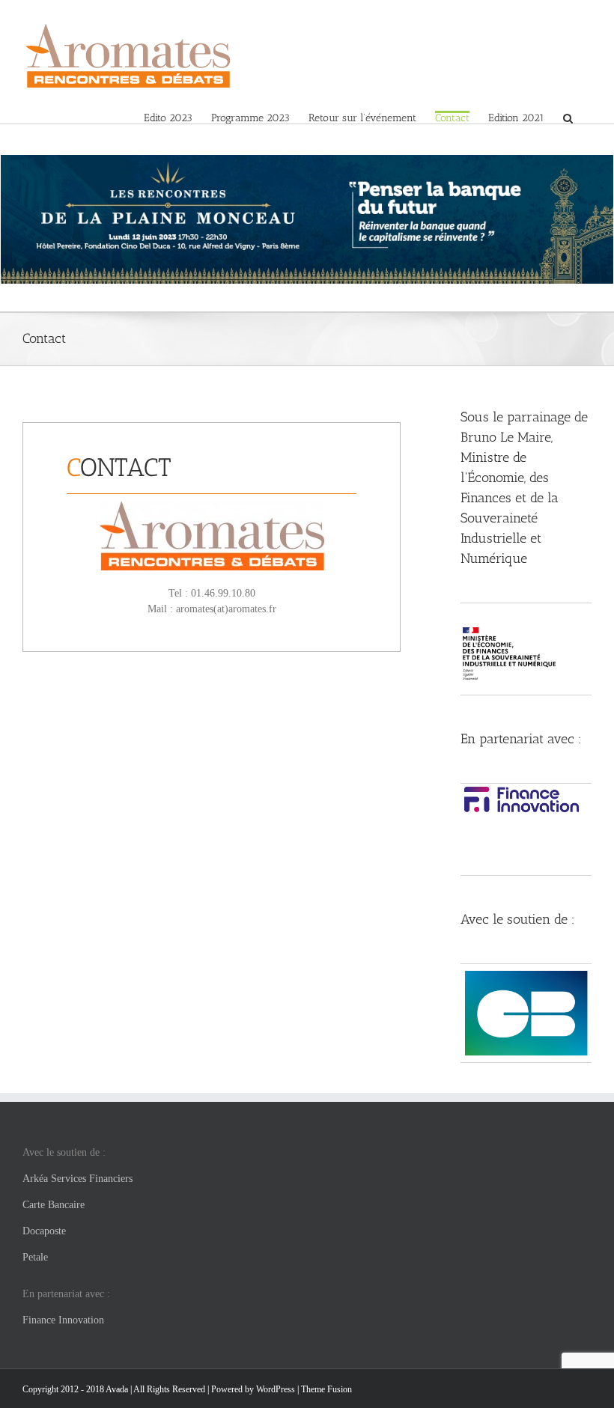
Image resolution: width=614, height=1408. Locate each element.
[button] (568, 117)
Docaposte (44, 1231)
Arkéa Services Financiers (77, 1178)
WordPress (275, 1389)
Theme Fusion (326, 1389)
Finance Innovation (63, 1320)
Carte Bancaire (53, 1204)
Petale (35, 1257)
